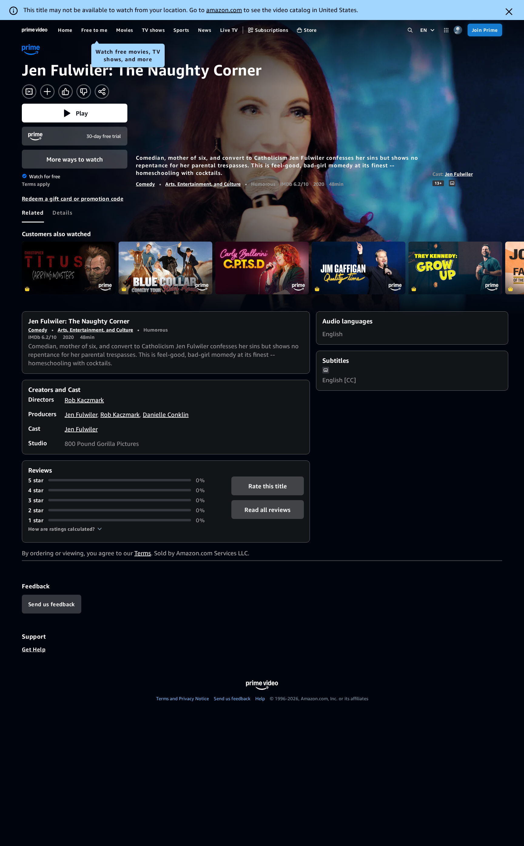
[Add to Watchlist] (47, 91)
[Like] (65, 91)
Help (260, 698)
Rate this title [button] (267, 485)
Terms (142, 553)
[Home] (34, 30)
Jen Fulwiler (459, 174)
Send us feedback (232, 698)
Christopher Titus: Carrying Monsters (69, 268)
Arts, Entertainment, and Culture (203, 184)
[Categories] (446, 30)
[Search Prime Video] (410, 30)
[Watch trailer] (29, 91)
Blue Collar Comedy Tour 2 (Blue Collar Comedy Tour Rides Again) (165, 268)
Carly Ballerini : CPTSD (262, 268)
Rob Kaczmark (84, 399)
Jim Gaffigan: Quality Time (358, 268)
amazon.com (224, 9)
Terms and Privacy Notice (182, 698)
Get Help (33, 649)
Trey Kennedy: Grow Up (455, 268)
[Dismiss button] (509, 11)
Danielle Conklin (166, 414)
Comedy (145, 184)
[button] (74, 113)
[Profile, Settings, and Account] (458, 30)
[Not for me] (83, 91)
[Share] (102, 91)
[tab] (33, 212)
